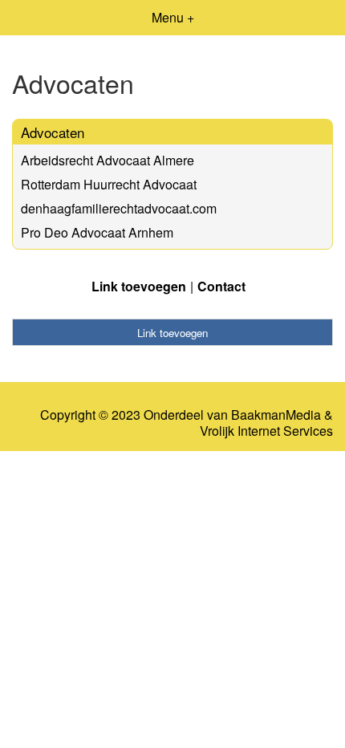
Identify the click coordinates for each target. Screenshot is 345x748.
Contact (221, 286)
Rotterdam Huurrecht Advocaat (109, 184)
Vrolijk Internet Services (266, 431)
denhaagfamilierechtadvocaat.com (119, 208)
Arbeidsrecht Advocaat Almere (107, 160)
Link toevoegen (138, 286)
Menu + (173, 17)
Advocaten (52, 132)
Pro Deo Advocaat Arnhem (97, 232)
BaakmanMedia (276, 415)
